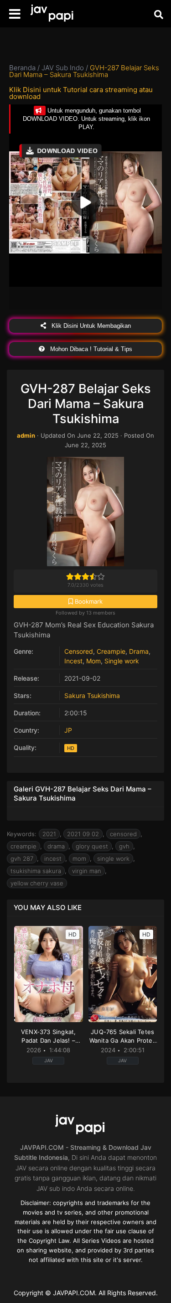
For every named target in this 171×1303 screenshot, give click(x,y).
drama (56, 846)
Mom (93, 661)
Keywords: (21, 834)
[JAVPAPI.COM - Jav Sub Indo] (57, 14)
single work (113, 858)
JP (68, 730)
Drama (139, 651)
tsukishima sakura (35, 870)
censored (123, 834)
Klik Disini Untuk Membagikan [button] (90, 325)
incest (53, 858)
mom (79, 858)
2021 (49, 834)
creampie (23, 846)
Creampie (111, 651)
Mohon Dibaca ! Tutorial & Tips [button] (90, 349)
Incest (73, 661)
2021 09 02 (83, 834)
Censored (78, 651)
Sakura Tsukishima (92, 695)
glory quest (92, 846)
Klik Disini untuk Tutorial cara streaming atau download (81, 93)
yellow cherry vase (36, 883)
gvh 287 (21, 858)
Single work (121, 661)
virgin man (86, 870)
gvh (124, 846)
